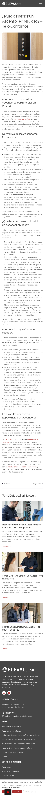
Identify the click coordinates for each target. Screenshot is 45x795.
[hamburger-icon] (40, 3)
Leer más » (6, 547)
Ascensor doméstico (22, 119)
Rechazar (17, 791)
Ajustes (27, 791)
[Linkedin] (9, 693)
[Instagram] (4, 693)
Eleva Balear (9, 440)
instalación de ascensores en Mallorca (22, 467)
